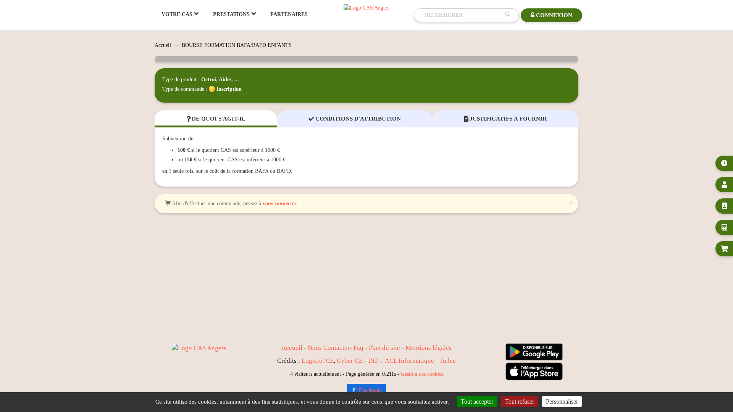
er (347, 347)
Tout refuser (519, 401)
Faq (358, 347)
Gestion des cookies (422, 374)
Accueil (163, 45)
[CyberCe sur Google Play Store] (534, 351)
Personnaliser (562, 401)
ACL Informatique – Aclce (420, 360)
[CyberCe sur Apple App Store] (534, 371)
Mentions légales (428, 347)
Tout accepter (477, 401)
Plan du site (384, 347)
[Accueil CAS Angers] (366, 7)
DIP (373, 360)
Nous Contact (326, 347)
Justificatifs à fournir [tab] (505, 119)
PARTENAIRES (289, 14)
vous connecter (280, 203)
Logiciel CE (318, 360)
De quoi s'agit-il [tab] (215, 119)
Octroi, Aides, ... (220, 79)
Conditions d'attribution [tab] (354, 119)
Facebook (369, 390)
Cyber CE (350, 360)
